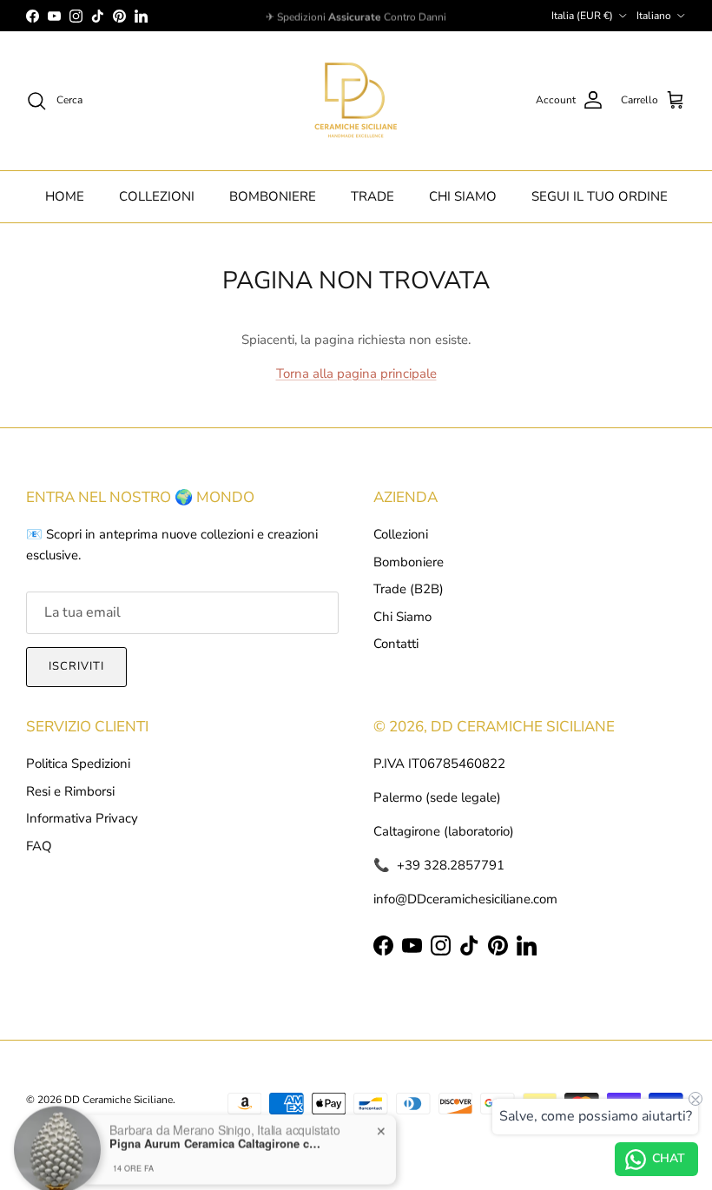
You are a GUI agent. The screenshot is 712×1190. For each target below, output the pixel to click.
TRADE (372, 196)
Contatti (396, 643)
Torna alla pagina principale (356, 373)
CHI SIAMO (463, 196)
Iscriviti (76, 666)
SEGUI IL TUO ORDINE (599, 196)
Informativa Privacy (82, 818)
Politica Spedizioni (78, 763)
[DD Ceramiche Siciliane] (356, 101)
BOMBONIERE (272, 196)
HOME (64, 196)
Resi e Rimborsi (70, 791)
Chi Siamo (402, 616)
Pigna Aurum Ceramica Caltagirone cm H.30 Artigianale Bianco (217, 1127)
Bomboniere (408, 562)
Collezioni (400, 534)
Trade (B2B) (408, 589)
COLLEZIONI (156, 196)
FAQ (39, 846)
